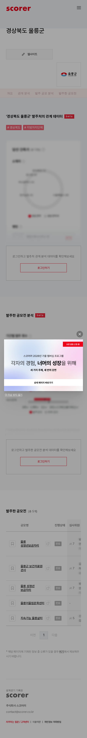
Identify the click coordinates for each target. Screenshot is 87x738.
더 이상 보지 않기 (13, 394)
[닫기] (79, 334)
